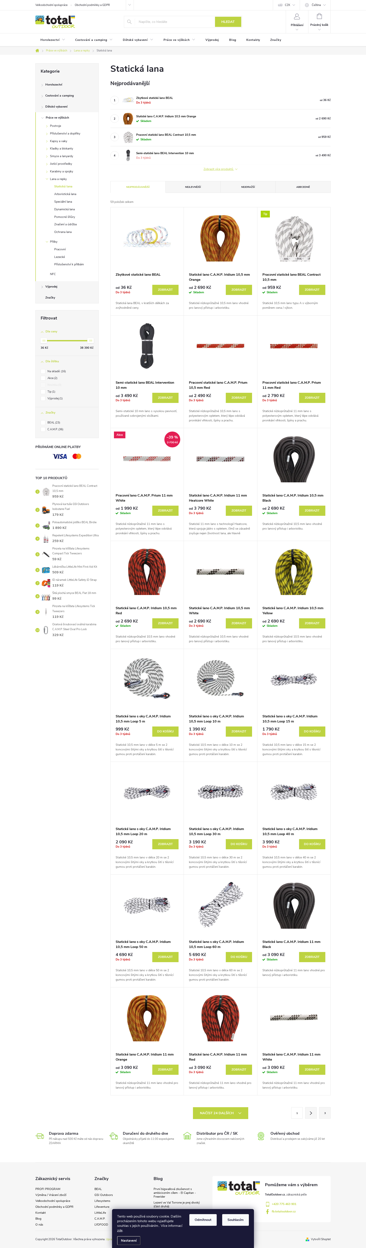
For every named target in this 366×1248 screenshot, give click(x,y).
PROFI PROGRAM (47, 1189)
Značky (50, 298)
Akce (52, 378)
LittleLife (100, 1213)
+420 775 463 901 (284, 1204)
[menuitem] (52, 40)
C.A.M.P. (54, 429)
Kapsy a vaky (58, 141)
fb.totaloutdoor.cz (284, 1211)
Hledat (228, 21)
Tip (50, 392)
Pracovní (60, 249)
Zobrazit (165, 290)
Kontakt (40, 1213)
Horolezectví (53, 85)
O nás (39, 1225)
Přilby (53, 242)
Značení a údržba (65, 224)
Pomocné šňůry (64, 217)
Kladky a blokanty (61, 149)
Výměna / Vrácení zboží (50, 1195)
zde (119, 1230)
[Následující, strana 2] (311, 1113)
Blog (38, 1219)
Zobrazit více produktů (219, 169)
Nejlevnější (193, 187)
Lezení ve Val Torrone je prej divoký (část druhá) (177, 1204)
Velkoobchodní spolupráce (51, 5)
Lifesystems (102, 1201)
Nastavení (129, 1240)
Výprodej (51, 287)
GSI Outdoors (103, 1195)
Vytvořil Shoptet (321, 1239)
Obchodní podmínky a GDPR (92, 5)
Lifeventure (101, 1207)
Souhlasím (235, 1220)
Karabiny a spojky (61, 171)
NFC (53, 274)
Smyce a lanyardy (61, 156)
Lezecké (59, 257)
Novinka (54, 385)
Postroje (55, 126)
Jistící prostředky (61, 164)
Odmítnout (203, 1220)
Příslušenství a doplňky (65, 133)
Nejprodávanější (138, 187)
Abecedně (303, 187)
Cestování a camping (59, 96)
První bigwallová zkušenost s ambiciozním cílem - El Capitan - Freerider (175, 1193)
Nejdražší (248, 187)
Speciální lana (63, 202)
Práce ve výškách (57, 118)
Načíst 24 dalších (217, 1113)
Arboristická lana (65, 194)
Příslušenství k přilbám (69, 264)
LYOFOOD (101, 1225)
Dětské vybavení (56, 107)
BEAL (53, 423)
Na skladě (56, 371)
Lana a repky (58, 179)
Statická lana (63, 186)
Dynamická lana (64, 209)
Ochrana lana (63, 232)
